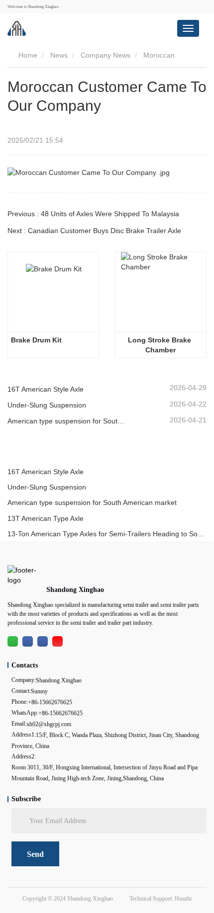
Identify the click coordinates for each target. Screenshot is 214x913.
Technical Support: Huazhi (160, 898)
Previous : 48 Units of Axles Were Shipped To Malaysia (93, 214)
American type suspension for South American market (67, 421)
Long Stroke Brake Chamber (160, 345)
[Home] (16, 28)
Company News (105, 55)
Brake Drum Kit (36, 340)
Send (35, 854)
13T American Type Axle (45, 518)
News (59, 55)
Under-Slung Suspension (46, 405)
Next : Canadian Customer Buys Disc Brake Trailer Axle (94, 231)
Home (26, 55)
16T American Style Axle (45, 389)
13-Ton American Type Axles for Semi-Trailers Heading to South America (107, 534)
